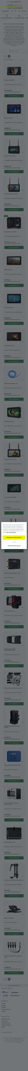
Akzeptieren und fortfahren (14, 537)
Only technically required (14, 545)
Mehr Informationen (11, 532)
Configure (14, 542)
